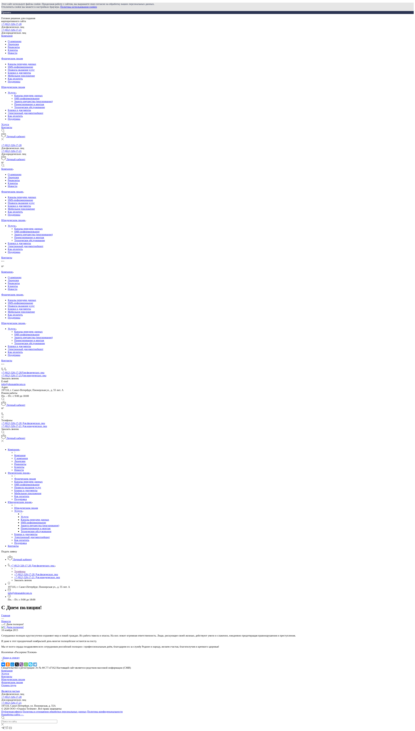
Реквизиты (14, 47)
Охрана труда (8, 685)
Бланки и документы (19, 72)
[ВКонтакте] (3, 664)
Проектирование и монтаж (29, 104)
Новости (12, 53)
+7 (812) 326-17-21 (11, 30)
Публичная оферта (11, 711)
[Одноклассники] (8, 664)
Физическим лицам (12, 58)
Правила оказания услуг (21, 70)
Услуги (12, 92)
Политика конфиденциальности (105, 711)
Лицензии (13, 44)
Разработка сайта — (12, 714)
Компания (6, 35)
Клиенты (13, 50)
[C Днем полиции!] (12, 627)
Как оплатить (15, 78)
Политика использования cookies (78, 7)
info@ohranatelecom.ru (13, 384)
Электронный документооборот (25, 113)
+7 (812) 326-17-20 (11, 24)
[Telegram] (35, 664)
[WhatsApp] (26, 664)
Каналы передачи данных (22, 64)
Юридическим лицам (13, 87)
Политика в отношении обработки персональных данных (55, 711)
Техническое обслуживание (29, 107)
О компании (14, 41)
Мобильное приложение (21, 75)
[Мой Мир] (12, 664)
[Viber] (21, 664)
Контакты (6, 127)
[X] (17, 664)
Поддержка (14, 81)
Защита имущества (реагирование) (33, 101)
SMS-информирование (20, 67)
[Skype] (30, 664)
